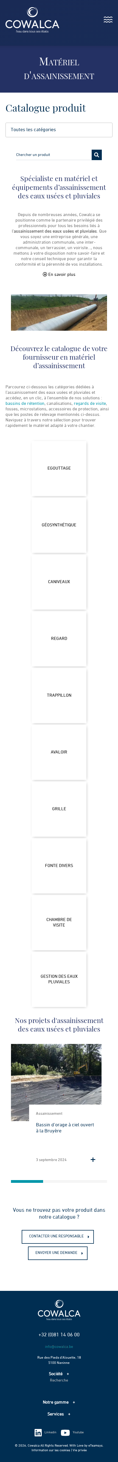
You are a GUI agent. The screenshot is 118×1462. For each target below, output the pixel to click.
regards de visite (90, 404)
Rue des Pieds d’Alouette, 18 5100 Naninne (59, 1360)
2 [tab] (59, 1181)
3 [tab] (91, 1181)
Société (56, 1374)
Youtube (78, 1432)
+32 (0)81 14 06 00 (59, 1334)
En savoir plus (61, 275)
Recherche (59, 1380)
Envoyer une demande (56, 1253)
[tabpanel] (56, 1106)
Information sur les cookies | (52, 1450)
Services (55, 1414)
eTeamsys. (95, 1445)
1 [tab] (27, 1181)
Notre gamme (56, 1402)
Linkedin (50, 1432)
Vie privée (80, 1450)
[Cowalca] (26, 20)
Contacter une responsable (56, 1236)
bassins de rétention (24, 404)
